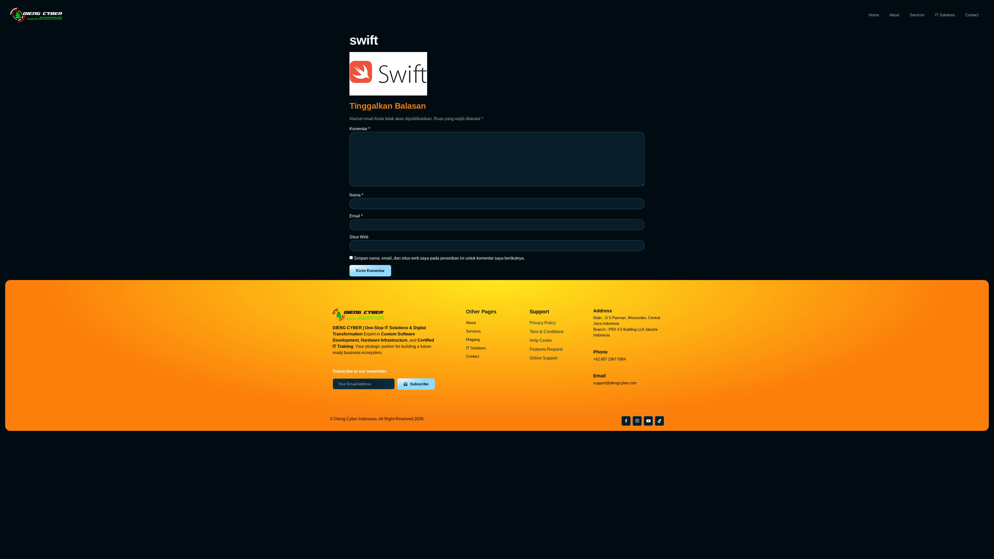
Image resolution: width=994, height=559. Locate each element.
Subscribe (419, 384)
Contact (971, 15)
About (894, 15)
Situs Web (358, 237)
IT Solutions (945, 15)
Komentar (359, 129)
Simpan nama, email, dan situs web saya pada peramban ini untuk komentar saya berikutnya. (439, 258)
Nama (356, 195)
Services (917, 15)
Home (874, 15)
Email (356, 216)
